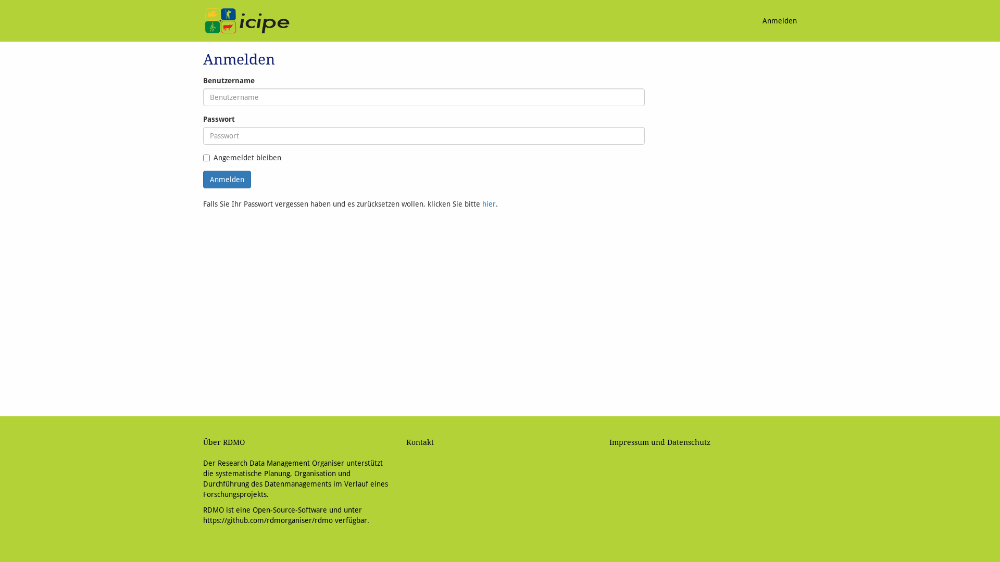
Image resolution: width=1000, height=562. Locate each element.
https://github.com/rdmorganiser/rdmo (268, 520)
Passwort (219, 119)
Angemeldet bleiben (247, 158)
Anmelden (779, 21)
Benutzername (229, 80)
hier (489, 204)
